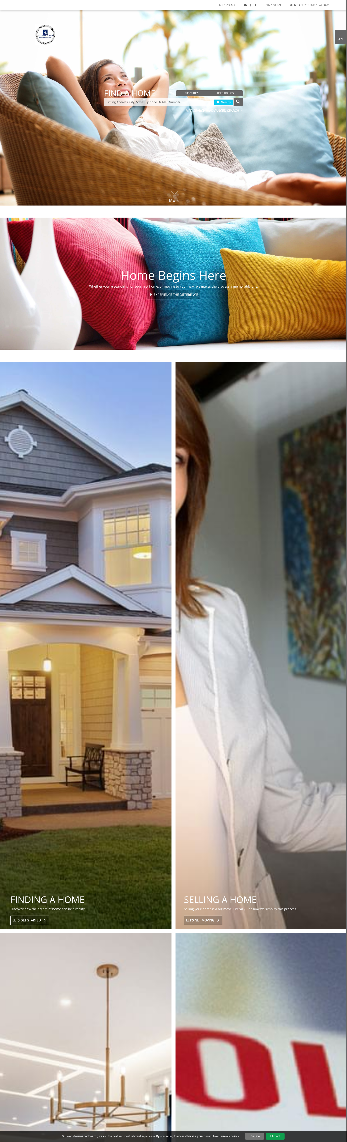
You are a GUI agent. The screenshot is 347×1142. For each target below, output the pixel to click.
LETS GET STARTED (28, 920)
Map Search (196, 110)
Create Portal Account (315, 5)
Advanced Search (224, 110)
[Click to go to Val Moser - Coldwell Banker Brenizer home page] (45, 34)
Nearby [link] (225, 102)
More (174, 194)
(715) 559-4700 (227, 5)
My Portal (274, 5)
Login (292, 5)
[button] (341, 37)
